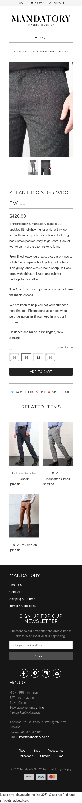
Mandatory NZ (28, 769)
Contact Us (16, 592)
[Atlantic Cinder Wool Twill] (41, 109)
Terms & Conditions (22, 606)
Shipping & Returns (22, 599)
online (40, 707)
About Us (15, 585)
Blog (60, 756)
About (22, 750)
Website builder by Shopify (55, 769)
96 (50, 357)
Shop (36, 750)
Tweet (18, 391)
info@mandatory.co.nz (34, 737)
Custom (45, 756)
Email (66, 391)
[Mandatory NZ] (41, 22)
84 (14, 357)
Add (54, 391)
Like (30, 391)
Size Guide (65, 347)
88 (26, 357)
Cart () (40, 3)
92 (38, 357)
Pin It (42, 391)
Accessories (55, 750)
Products (30, 51)
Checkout (57, 3)
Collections (26, 756)
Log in (22, 3)
